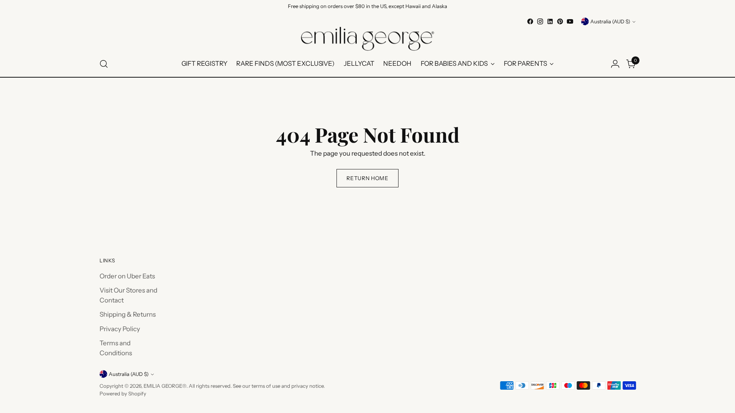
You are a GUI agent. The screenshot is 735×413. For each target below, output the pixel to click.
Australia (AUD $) (610, 21)
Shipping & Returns (128, 314)
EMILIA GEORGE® (165, 386)
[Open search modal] (103, 64)
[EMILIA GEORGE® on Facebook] (530, 21)
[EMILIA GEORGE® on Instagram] (540, 21)
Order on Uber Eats (127, 276)
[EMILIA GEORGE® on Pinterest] (560, 21)
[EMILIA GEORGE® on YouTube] (570, 21)
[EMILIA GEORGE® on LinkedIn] (550, 21)
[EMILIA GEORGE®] (367, 39)
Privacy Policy (120, 329)
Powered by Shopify (123, 393)
